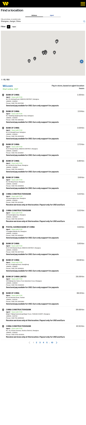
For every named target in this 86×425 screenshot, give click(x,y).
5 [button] (46, 343)
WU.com (8, 86)
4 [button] (43, 343)
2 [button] (36, 343)
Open (14, 27)
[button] (56, 342)
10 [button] (52, 343)
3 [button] (40, 343)
